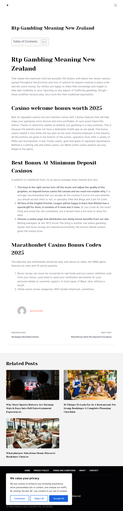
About (82, 470)
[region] (39, 489)
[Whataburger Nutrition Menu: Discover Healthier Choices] (32, 433)
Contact (93, 470)
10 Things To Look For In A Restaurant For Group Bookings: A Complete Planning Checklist (90, 408)
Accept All (59, 498)
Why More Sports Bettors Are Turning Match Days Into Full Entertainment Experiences (30, 408)
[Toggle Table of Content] (42, 41)
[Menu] (115, 5)
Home (27, 470)
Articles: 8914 (36, 311)
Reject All (39, 498)
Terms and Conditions (64, 470)
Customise (19, 498)
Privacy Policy (41, 470)
